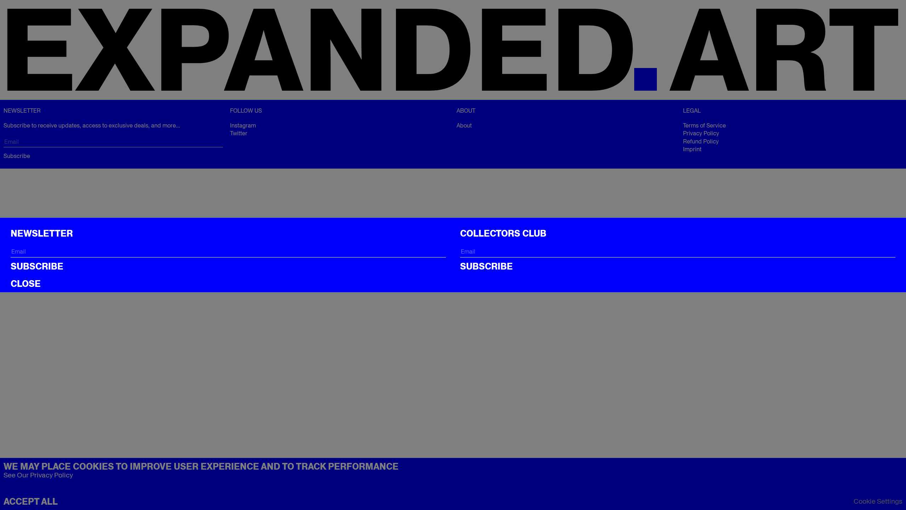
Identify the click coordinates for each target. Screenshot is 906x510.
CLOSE (26, 284)
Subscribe (37, 266)
